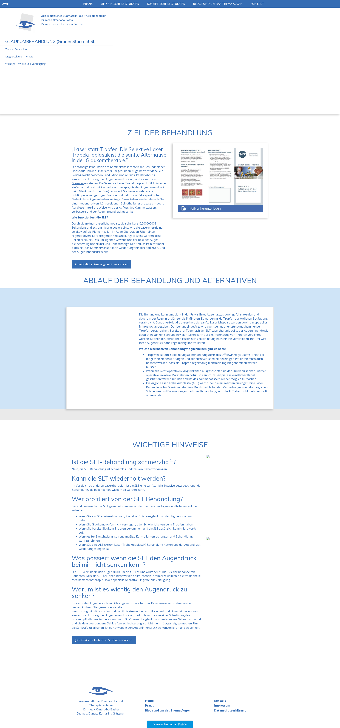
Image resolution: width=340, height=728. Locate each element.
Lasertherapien (115, 486)
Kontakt (257, 4)
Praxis (88, 4)
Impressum (222, 705)
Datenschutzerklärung (230, 710)
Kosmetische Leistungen (166, 4)
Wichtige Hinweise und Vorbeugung (25, 63)
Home (149, 701)
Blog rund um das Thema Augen (218, 4)
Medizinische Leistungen (119, 4)
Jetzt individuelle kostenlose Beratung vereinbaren (103, 640)
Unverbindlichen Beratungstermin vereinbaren (101, 264)
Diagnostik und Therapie (19, 56)
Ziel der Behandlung (16, 49)
